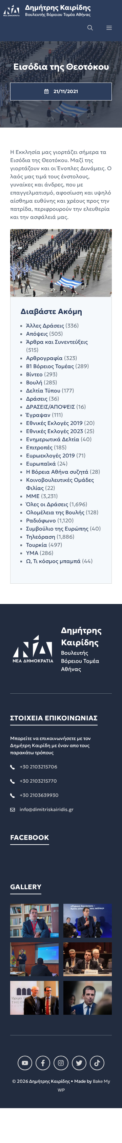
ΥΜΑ (32, 553)
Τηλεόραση (40, 536)
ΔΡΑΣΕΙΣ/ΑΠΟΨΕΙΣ (50, 406)
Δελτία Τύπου (43, 390)
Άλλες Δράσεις (45, 325)
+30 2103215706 (38, 767)
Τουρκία (36, 544)
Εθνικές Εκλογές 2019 (54, 423)
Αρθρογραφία (44, 358)
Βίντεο (34, 374)
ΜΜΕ (33, 496)
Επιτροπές (39, 447)
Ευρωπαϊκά (41, 463)
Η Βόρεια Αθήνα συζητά (57, 471)
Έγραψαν (38, 414)
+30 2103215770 (38, 781)
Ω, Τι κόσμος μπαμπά (53, 561)
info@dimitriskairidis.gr (47, 809)
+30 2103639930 (39, 795)
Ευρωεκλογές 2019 (50, 455)
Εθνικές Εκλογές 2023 (54, 431)
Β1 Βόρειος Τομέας (50, 366)
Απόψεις (37, 333)
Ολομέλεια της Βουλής (55, 512)
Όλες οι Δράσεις (47, 504)
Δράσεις (36, 398)
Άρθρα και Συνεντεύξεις (57, 341)
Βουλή (34, 382)
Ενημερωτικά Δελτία (52, 439)
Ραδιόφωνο (41, 520)
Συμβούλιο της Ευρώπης (57, 528)
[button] (90, 28)
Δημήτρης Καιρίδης (57, 7)
